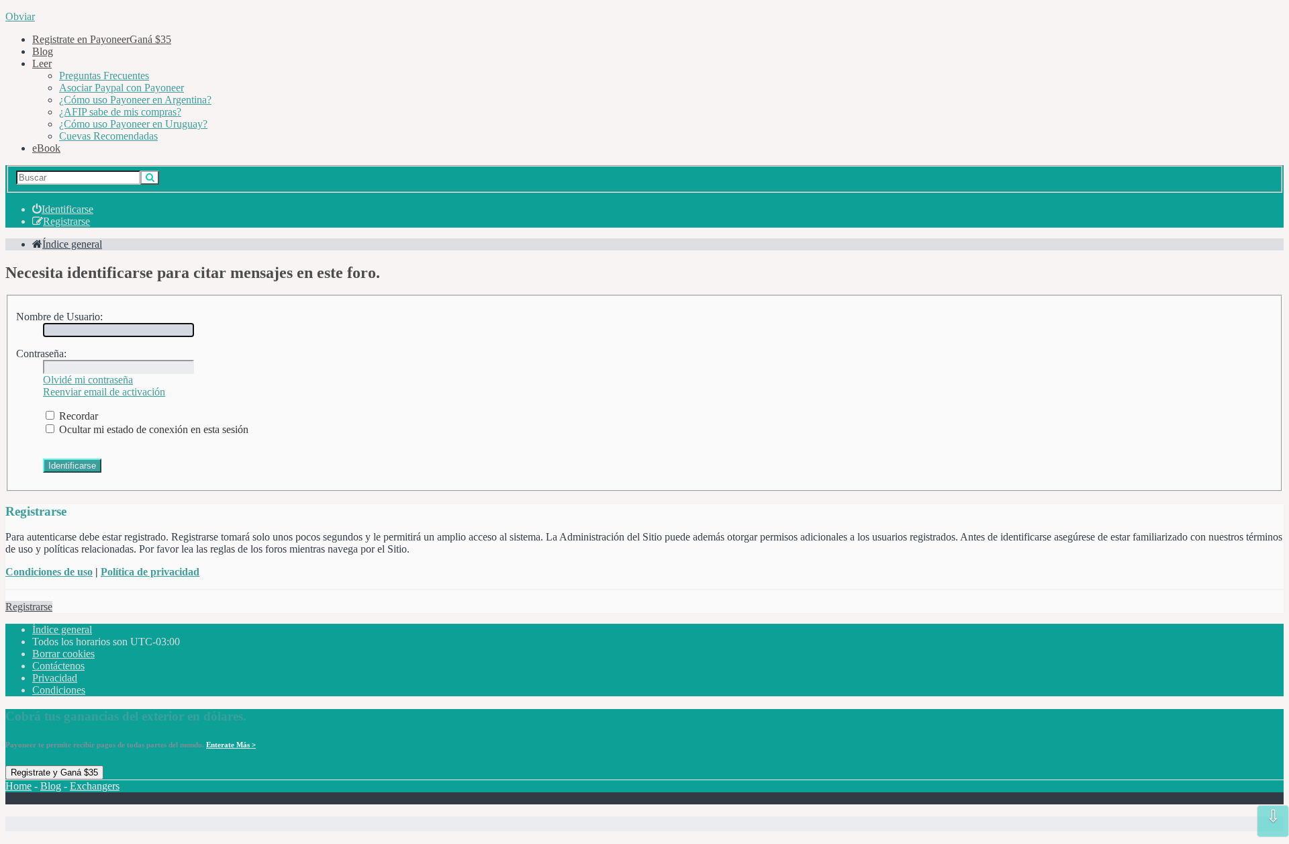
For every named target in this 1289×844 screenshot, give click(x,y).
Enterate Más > (231, 745)
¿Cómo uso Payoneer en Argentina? (135, 99)
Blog (42, 51)
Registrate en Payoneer (101, 39)
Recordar (77, 416)
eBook (46, 148)
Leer (42, 63)
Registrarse (28, 606)
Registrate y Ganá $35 (54, 772)
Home (18, 786)
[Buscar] (149, 178)
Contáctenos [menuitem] (58, 665)
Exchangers (95, 786)
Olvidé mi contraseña (88, 379)
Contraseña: (41, 353)
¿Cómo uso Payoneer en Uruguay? (133, 124)
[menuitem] (62, 209)
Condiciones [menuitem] (58, 690)
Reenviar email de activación (104, 391)
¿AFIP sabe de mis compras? (120, 112)
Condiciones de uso (49, 571)
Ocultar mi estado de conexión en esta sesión (152, 429)
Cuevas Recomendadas (108, 136)
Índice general (62, 629)
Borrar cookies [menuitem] (63, 653)
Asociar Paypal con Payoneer (121, 87)
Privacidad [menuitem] (54, 678)
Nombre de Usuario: (59, 316)
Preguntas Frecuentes (104, 75)
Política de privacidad (150, 571)
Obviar (20, 16)
